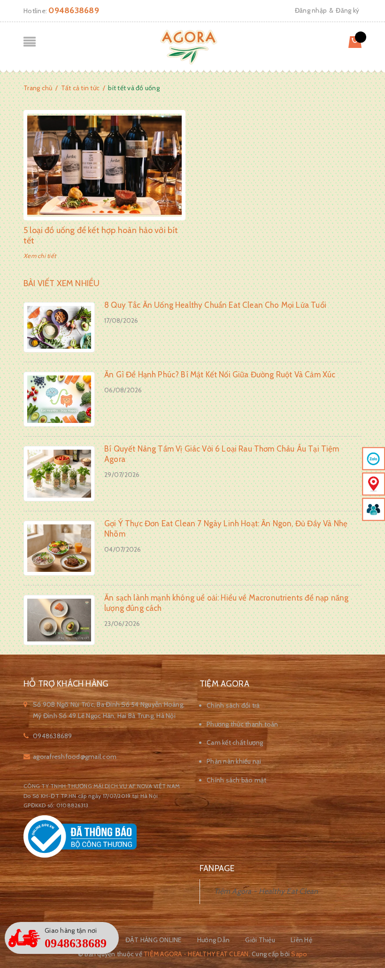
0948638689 (73, 10)
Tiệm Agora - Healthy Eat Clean (266, 891)
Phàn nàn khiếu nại (234, 761)
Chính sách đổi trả (233, 705)
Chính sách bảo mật (237, 780)
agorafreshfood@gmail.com (74, 756)
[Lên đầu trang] (366, 937)
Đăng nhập (311, 10)
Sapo (299, 954)
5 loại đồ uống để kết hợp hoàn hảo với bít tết (100, 235)
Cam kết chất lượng (235, 742)
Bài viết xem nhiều (61, 283)
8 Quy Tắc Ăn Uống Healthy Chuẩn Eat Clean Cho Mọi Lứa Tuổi (215, 305)
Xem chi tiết (39, 255)
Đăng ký (347, 10)
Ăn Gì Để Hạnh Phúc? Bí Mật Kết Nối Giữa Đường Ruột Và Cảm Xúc (219, 374)
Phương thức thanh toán (242, 724)
